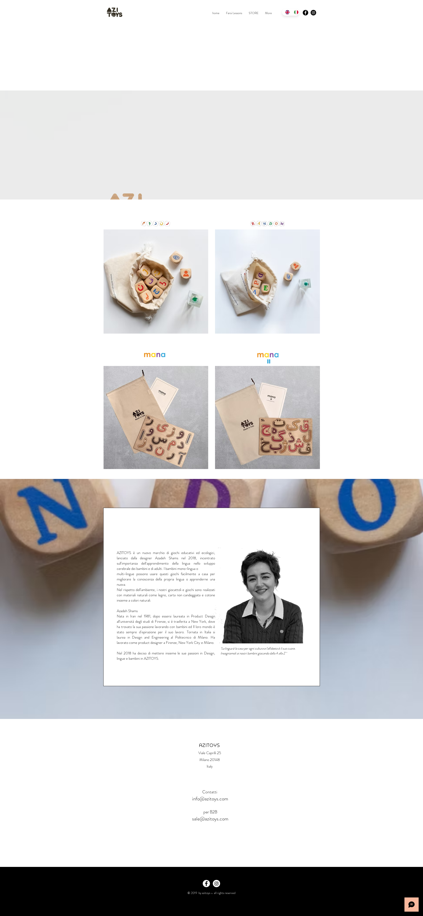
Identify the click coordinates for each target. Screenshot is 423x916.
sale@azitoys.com (210, 818)
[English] (286, 12)
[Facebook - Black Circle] (305, 12)
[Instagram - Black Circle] (313, 12)
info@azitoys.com (210, 798)
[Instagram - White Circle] (216, 883)
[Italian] (295, 12)
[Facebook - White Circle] (206, 883)
